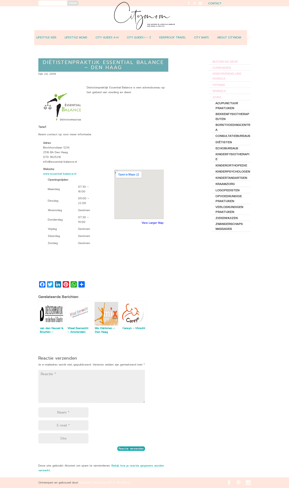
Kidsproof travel (172, 37)
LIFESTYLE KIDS (46, 37)
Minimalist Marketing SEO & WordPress (105, 483)
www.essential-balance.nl (59, 174)
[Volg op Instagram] (202, 6)
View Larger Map (153, 223)
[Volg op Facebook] (191, 6)
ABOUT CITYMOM (229, 37)
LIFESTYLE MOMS (76, 37)
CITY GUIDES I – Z (139, 37)
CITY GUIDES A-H (107, 37)
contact (215, 4)
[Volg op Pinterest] (196, 6)
